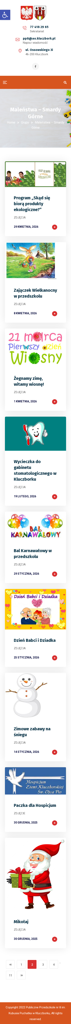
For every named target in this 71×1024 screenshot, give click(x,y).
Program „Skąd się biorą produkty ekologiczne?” (32, 203)
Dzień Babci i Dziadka (35, 640)
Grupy (25, 122)
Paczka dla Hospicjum (35, 805)
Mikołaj (21, 921)
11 (10, 975)
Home (11, 122)
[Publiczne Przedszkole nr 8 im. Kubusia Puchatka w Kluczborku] (35, 13)
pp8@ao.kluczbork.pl (39, 38)
